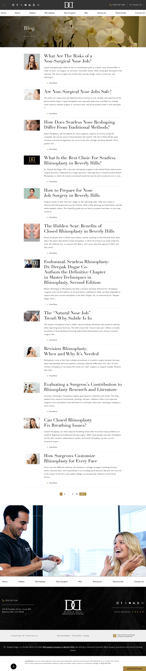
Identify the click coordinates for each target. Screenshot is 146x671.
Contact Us (137, 5)
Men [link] (86, 13)
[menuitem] (13, 5)
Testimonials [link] (120, 13)
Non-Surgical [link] (69, 13)
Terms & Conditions (63, 636)
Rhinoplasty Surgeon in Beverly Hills (58, 647)
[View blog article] (32, 62)
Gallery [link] (32, 13)
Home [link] (3, 13)
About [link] (17, 13)
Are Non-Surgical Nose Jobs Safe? (77, 92)
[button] (13, 666)
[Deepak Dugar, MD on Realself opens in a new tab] (38, 5)
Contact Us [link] (140, 13)
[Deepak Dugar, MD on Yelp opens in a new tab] (34, 5)
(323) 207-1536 (106, 663)
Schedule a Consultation (74, 563)
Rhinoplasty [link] (50, 13)
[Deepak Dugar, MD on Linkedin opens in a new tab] (30, 5)
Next (82, 494)
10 (77, 494)
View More (53, 83)
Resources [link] (101, 13)
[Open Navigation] (3, 5)
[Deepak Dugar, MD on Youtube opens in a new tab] (26, 5)
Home (26, 36)
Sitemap (86, 636)
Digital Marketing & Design (126, 635)
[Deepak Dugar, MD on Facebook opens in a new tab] (17, 5)
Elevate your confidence (73, 552)
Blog (33, 36)
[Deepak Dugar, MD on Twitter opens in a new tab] (21, 5)
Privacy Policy (77, 636)
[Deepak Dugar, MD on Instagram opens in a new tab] (13, 5)
